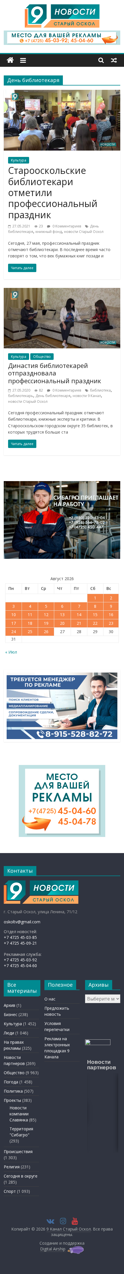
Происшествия (18, 1151)
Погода (11, 1082)
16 (111, 614)
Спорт (10, 1191)
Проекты (12, 1100)
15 (95, 614)
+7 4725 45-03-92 (20, 959)
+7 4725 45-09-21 (20, 943)
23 (111, 623)
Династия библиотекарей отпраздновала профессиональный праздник (54, 373)
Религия (12, 1166)
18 (30, 623)
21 (79, 623)
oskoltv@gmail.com (22, 921)
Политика (13, 1091)
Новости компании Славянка (19, 1114)
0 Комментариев (66, 226)
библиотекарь (20, 395)
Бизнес (10, 1014)
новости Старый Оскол (84, 231)
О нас (49, 999)
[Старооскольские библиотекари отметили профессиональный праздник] (62, 93)
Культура (18, 160)
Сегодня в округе (20, 1176)
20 (62, 623)
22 (95, 623)
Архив (9, 1005)
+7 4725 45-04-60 (20, 965)
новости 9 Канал (87, 395)
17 (13, 623)
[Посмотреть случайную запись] (114, 60)
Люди (9, 1033)
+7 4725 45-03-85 (20, 937)
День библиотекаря (52, 395)
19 (46, 623)
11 (30, 614)
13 (62, 614)
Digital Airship (52, 1249)
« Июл (11, 652)
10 (13, 614)
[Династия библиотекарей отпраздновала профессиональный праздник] (62, 291)
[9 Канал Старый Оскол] (10, 60)
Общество (42, 356)
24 (13, 631)
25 (30, 631)
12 (46, 614)
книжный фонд (48, 231)
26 (46, 631)
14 (79, 614)
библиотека (100, 390)
